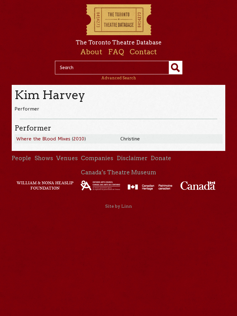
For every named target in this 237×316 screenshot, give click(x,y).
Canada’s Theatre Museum (118, 172)
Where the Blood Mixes (43, 139)
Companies (97, 158)
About (91, 52)
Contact (143, 52)
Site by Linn (118, 206)
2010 (78, 139)
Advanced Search (118, 78)
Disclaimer (132, 158)
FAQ (116, 52)
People (21, 158)
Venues (67, 158)
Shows (44, 158)
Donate (161, 158)
